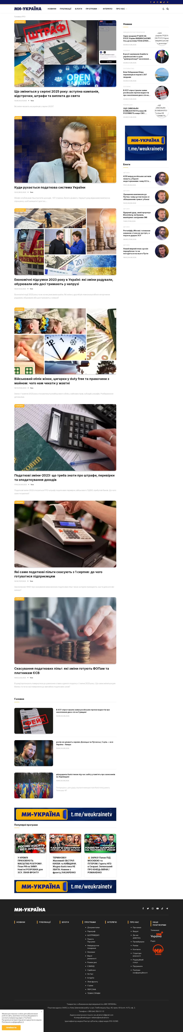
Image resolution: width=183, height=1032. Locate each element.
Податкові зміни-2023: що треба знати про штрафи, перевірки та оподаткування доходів (64, 478)
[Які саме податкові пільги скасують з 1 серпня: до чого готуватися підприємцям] (65, 534)
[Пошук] (167, 9)
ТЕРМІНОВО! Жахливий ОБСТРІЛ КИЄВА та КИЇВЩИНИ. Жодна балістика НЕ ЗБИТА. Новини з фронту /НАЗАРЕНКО (64, 865)
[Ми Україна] (27, 8)
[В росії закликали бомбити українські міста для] (162, 56)
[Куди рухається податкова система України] (65, 149)
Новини (52, 8)
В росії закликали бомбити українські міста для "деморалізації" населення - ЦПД (136, 56)
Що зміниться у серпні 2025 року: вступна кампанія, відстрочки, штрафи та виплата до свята (56, 94)
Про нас (120, 8)
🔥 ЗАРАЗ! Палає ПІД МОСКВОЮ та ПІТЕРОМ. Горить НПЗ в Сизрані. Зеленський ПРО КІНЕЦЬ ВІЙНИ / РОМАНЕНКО (100, 865)
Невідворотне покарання (134, 32)
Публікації (65, 8)
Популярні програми (26, 824)
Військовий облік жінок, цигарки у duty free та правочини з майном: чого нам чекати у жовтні (61, 381)
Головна (17, 17)
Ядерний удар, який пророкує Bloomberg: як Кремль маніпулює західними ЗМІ (137, 214)
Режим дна (128, 105)
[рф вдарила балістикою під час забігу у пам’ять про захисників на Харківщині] (33, 785)
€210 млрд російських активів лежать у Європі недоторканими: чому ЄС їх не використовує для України (137, 178)
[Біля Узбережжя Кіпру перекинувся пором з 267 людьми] (162, 74)
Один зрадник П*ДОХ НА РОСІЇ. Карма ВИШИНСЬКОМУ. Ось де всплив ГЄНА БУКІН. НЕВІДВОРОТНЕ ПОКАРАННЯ (137, 38)
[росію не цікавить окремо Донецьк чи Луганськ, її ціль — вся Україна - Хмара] (33, 753)
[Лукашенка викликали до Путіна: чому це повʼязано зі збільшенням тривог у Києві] (162, 197)
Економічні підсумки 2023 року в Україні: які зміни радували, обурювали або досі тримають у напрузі (63, 282)
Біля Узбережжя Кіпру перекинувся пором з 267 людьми (135, 74)
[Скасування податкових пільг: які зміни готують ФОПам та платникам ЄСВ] (65, 630)
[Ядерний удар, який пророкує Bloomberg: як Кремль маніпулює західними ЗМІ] (162, 215)
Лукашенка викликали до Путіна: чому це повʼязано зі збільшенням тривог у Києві (136, 196)
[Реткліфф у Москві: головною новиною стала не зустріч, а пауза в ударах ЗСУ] (162, 233)
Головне (19, 309)
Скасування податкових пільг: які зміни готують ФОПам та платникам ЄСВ (61, 671)
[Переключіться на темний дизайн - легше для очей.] (163, 9)
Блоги (78, 8)
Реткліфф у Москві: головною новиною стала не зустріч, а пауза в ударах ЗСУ (136, 233)
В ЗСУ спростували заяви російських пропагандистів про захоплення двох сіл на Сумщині (83, 711)
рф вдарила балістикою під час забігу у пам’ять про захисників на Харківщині (85, 775)
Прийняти (11, 1028)
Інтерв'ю (107, 8)
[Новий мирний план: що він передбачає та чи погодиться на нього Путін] (162, 251)
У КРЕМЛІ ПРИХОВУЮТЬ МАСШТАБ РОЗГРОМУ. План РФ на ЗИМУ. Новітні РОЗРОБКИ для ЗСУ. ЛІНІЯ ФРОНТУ (30, 865)
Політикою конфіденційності (13, 1022)
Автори (126, 172)
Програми (91, 8)
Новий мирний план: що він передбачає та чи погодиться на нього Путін (135, 251)
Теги (32, 100)
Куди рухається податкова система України (49, 187)
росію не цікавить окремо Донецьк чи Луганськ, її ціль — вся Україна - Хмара (84, 743)
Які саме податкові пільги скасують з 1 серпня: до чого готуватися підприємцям (58, 574)
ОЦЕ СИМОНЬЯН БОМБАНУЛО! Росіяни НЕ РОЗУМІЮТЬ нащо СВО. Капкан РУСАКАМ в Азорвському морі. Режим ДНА (135, 111)
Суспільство (128, 68)
